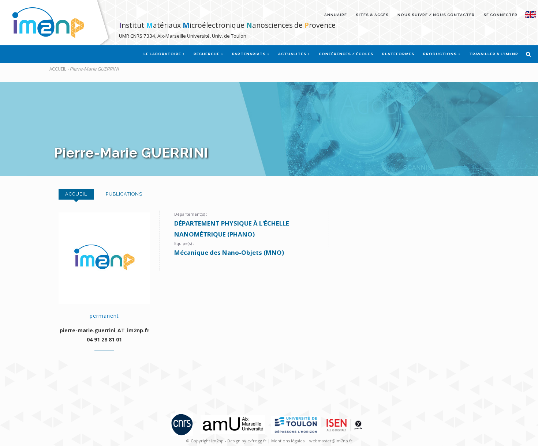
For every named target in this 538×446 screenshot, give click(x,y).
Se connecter (500, 15)
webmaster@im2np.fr (330, 440)
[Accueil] (57, 22)
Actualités (292, 54)
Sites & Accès (372, 15)
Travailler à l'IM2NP (493, 54)
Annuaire (335, 15)
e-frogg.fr (257, 440)
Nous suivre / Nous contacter (436, 15)
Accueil (57, 69)
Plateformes (398, 54)
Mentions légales (288, 440)
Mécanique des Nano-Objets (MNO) (229, 252)
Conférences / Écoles (346, 54)
